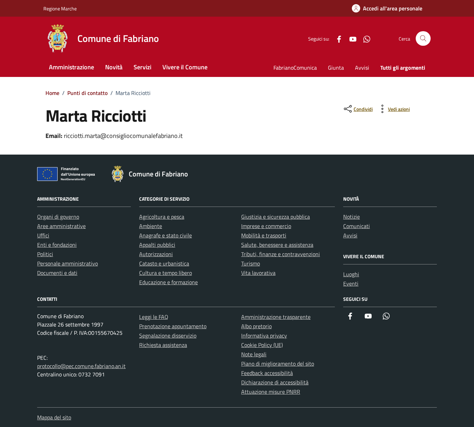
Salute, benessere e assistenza (277, 245)
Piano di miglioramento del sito (277, 363)
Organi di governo (58, 216)
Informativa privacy (264, 335)
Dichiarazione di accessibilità (274, 382)
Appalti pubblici (157, 245)
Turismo (250, 263)
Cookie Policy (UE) (262, 345)
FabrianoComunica (295, 67)
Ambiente (150, 226)
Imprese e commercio (266, 226)
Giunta (336, 67)
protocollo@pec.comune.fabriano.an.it (81, 366)
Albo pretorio (256, 326)
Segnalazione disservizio (167, 335)
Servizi (142, 67)
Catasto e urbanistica (164, 263)
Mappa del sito (54, 417)
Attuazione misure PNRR (270, 391)
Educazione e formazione (168, 282)
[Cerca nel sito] (423, 38)
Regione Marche (60, 8)
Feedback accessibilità (267, 373)
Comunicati (356, 226)
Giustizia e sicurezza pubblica (275, 216)
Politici (45, 254)
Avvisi (362, 67)
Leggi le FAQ (153, 317)
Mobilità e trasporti (263, 235)
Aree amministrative (61, 226)
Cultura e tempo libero (165, 273)
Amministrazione (71, 67)
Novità (113, 67)
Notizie (351, 216)
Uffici (43, 235)
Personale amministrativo (67, 263)
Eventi (350, 283)
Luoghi (351, 274)
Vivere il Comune (185, 67)
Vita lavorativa (258, 273)
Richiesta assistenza (163, 345)
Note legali (253, 354)
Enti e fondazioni (57, 245)
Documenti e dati (57, 273)
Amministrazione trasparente (276, 317)
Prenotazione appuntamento (172, 326)
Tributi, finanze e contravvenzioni (280, 254)
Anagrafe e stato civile (165, 235)
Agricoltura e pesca (161, 216)
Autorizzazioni (156, 254)
